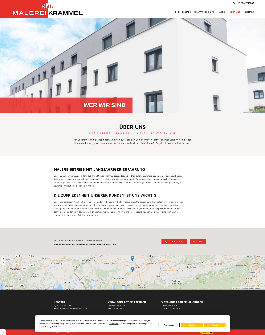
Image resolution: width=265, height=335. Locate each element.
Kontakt (249, 12)
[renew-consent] (3, 332)
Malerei (221, 12)
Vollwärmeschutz (204, 12)
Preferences (169, 325)
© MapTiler (237, 288)
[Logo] (48, 9)
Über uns (235, 12)
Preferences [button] (56, 327)
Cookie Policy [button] (114, 324)
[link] (220, 12)
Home (176, 12)
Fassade (186, 12)
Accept (215, 325)
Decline (192, 325)
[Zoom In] (3, 258)
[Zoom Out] (3, 263)
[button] (174, 241)
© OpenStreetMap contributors (253, 288)
